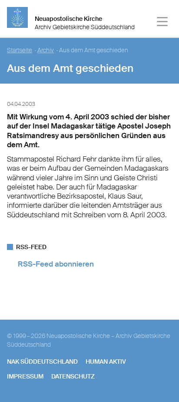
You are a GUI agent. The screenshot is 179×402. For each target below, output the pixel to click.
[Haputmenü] (163, 23)
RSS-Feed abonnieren (56, 264)
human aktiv (106, 361)
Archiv (45, 50)
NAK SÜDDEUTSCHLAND (42, 361)
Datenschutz (73, 376)
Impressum (25, 376)
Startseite (19, 50)
